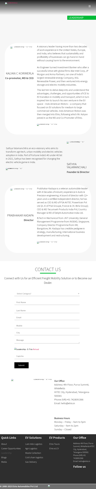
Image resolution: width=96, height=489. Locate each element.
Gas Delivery (31, 461)
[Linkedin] (76, 480)
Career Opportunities (11, 448)
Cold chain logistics (34, 457)
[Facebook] (76, 474)
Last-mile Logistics (33, 444)
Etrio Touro (54, 444)
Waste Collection (33, 452)
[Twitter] (83, 474)
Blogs (4, 457)
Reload (36, 349)
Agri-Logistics (31, 448)
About (4, 444)
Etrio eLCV (54, 448)
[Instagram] (89, 474)
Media (4, 461)
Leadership (6, 452)
